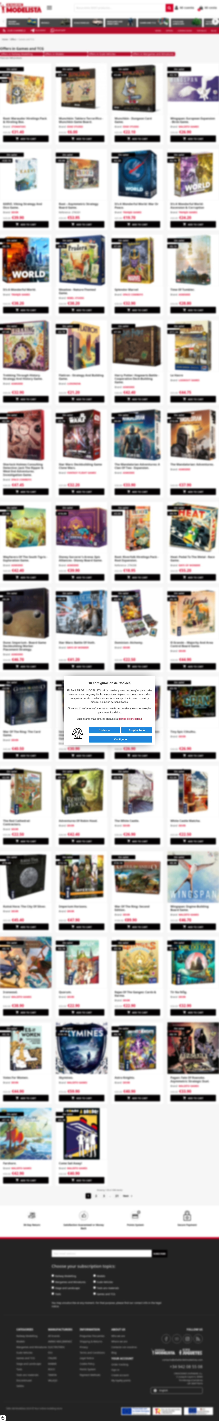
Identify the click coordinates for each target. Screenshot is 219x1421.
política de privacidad (130, 718)
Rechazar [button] (104, 730)
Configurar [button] (120, 739)
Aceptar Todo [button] (137, 730)
